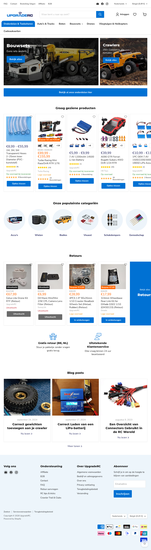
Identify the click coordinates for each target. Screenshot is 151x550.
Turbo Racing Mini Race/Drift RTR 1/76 (49, 162)
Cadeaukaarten (12, 31)
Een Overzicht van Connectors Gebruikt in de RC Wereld (124, 428)
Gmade (104, 310)
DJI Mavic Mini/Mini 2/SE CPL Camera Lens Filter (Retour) (50, 301)
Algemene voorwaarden (89, 472)
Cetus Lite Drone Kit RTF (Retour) (17, 299)
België (138, 3)
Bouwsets (75, 23)
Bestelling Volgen (27, 4)
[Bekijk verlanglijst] (134, 14)
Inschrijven (122, 494)
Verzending (82, 493)
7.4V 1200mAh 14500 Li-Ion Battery (81, 158)
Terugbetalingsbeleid (87, 489)
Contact (13, 4)
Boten (62, 23)
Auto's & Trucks (45, 23)
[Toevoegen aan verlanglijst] (31, 117)
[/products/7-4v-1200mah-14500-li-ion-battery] (81, 128)
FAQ (5, 4)
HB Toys (104, 171)
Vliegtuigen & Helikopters (113, 23)
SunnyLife (42, 307)
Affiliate (41, 4)
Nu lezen (26, 433)
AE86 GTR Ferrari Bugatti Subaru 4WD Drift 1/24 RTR (112, 160)
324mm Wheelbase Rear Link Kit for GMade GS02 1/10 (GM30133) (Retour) (112, 302)
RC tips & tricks (47, 493)
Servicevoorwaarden (22, 511)
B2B (50, 4)
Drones (91, 23)
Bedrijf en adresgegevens (89, 476)
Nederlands (119, 3)
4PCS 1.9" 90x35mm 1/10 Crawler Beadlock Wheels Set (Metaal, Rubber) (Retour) (81, 302)
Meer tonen (74, 446)
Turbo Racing (43, 171)
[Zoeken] (100, 14)
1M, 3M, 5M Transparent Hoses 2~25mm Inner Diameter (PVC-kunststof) (16, 156)
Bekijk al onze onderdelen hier (75, 92)
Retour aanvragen (49, 489)
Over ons (81, 480)
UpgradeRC (11, 170)
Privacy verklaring (86, 484)
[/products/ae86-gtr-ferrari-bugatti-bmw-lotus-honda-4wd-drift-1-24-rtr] (113, 128)
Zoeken (7, 511)
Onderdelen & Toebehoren (18, 23)
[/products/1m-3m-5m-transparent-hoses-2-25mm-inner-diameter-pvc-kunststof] (18, 128)
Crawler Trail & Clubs (50, 497)
